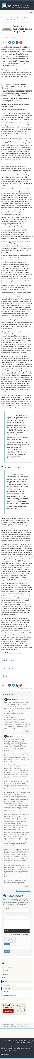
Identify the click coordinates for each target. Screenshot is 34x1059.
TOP (5, 676)
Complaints (10, 668)
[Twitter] (14, 42)
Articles (6, 985)
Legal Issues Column (10, 995)
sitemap (15, 1040)
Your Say (7, 988)
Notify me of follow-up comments (17, 934)
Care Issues (5, 974)
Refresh (7, 944)
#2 (5, 699)
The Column (8, 992)
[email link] (10, 42)
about (9, 1040)
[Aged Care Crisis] (15, 5)
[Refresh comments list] (15, 694)
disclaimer (29, 1042)
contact (21, 1040)
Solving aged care (7, 967)
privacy (23, 1042)
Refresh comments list (23, 891)
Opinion (4, 981)
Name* (8, 908)
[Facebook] (17, 42)
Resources (5, 970)
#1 (5, 736)
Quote (26, 731)
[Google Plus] (21, 42)
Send (7, 951)
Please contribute (25, 688)
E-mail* (8, 915)
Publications (5, 978)
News (3, 999)
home (5, 1040)
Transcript (6, 88)
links (25, 1040)
